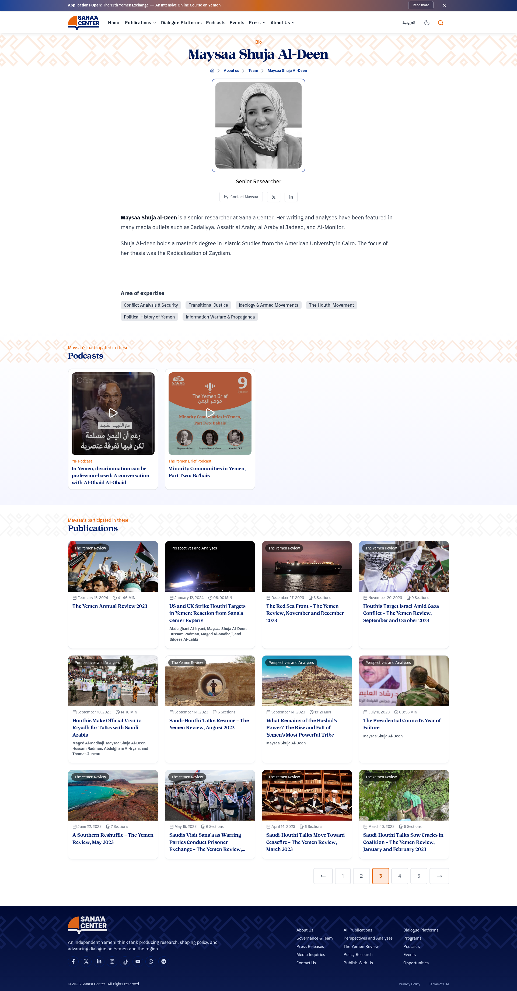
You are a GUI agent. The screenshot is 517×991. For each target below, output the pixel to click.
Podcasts (215, 22)
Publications (138, 22)
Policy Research (358, 954)
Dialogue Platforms (181, 22)
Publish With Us (358, 962)
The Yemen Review (361, 946)
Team (253, 70)
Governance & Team (314, 938)
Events (237, 22)
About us (231, 70)
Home (114, 22)
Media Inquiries (310, 954)
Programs (412, 938)
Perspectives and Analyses (368, 938)
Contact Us (306, 962)
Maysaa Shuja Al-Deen (287, 70)
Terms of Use (439, 984)
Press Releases (310, 946)
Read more (421, 5)
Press (255, 22)
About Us (280, 22)
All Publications (358, 930)
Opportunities (416, 962)
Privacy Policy (409, 984)
